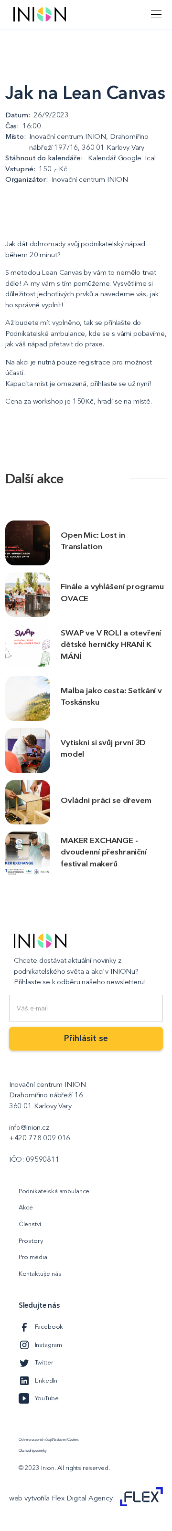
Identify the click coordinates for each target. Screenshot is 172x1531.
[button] (155, 14)
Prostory (31, 1240)
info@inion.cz (29, 1127)
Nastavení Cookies (65, 1440)
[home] (37, 14)
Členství (30, 1224)
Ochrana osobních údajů (36, 1440)
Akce (26, 1207)
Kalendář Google (114, 157)
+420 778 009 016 (40, 1137)
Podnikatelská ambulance (54, 1191)
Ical (150, 157)
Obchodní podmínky (33, 1451)
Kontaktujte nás (40, 1273)
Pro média (33, 1256)
